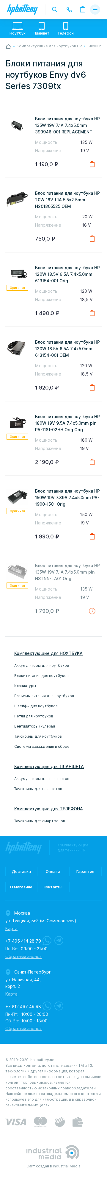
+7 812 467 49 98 (23, 1006)
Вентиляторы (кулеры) (34, 726)
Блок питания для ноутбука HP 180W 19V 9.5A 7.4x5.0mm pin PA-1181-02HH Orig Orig (67, 423)
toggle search (55, 9)
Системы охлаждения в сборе (42, 746)
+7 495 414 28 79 (23, 941)
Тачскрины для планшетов (38, 789)
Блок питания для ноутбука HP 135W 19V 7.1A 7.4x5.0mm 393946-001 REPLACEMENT (67, 125)
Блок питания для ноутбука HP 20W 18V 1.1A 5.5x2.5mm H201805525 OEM (67, 200)
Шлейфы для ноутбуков (36, 706)
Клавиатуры (25, 685)
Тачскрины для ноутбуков (38, 736)
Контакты (53, 886)
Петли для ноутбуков (33, 716)
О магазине (21, 886)
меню (95, 9)
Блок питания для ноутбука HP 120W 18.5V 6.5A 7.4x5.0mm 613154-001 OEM (67, 349)
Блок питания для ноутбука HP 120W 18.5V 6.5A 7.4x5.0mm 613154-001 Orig (67, 274)
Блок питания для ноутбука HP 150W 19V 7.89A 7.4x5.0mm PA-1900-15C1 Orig (67, 498)
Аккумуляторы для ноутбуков (41, 665)
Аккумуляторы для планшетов (41, 778)
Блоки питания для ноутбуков (41, 675)
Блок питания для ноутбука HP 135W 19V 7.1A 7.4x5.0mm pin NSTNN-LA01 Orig (67, 572)
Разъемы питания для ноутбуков (44, 696)
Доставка (21, 871)
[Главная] (8, 46)
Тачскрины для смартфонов (39, 821)
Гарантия (85, 871)
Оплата (53, 871)
